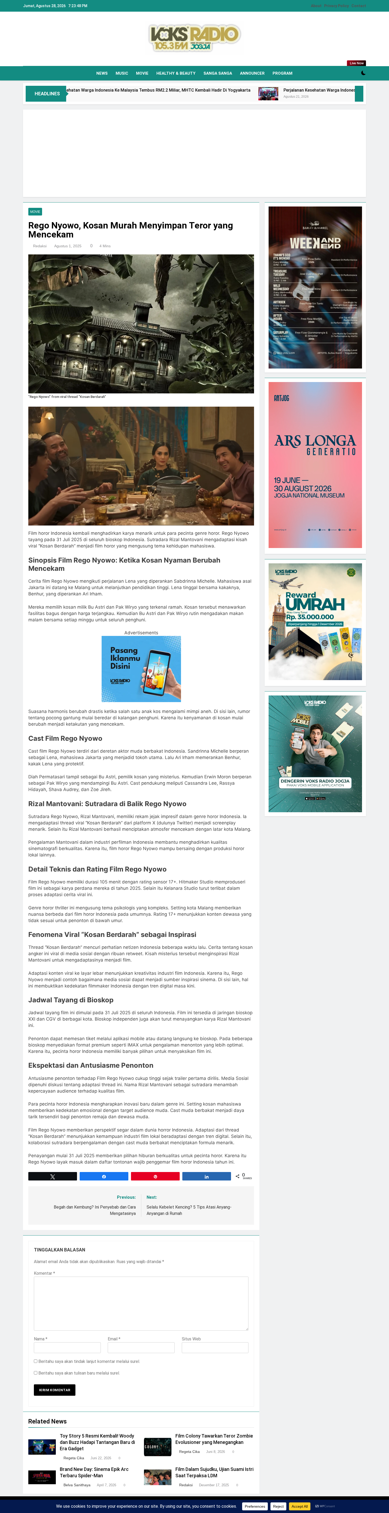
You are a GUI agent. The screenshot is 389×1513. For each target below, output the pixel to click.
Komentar (44, 1273)
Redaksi (40, 246)
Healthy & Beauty (176, 73)
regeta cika (74, 1458)
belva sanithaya (77, 1485)
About (316, 6)
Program (282, 73)
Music (122, 73)
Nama (40, 1338)
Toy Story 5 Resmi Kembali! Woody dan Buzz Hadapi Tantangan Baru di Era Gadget (97, 1442)
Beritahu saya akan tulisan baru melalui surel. (79, 1373)
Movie (142, 73)
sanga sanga (217, 73)
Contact (358, 6)
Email (114, 1338)
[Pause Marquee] (359, 94)
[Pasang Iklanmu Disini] (141, 700)
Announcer (252, 73)
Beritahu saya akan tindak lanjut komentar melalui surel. (89, 1361)
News (102, 73)
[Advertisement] (194, 153)
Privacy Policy (336, 6)
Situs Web (191, 1338)
